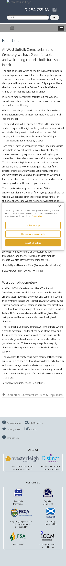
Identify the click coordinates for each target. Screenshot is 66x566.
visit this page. (22, 105)
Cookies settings (33, 225)
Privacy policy (13, 429)
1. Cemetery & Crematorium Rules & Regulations (34, 395)
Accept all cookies (33, 243)
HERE (40, 271)
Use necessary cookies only (33, 234)
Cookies (33, 429)
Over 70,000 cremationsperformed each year (22, 467)
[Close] (59, 206)
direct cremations (53, 466)
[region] (33, 226)
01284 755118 (37, 9)
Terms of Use (13, 438)
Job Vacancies (35, 423)
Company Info (14, 423)
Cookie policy (37, 216)
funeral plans (53, 469)
